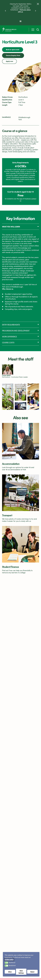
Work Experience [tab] (9, 336)
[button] (6, 963)
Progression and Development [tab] (16, 330)
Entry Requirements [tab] (11, 324)
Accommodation (10, 463)
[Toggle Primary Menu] (32, 30)
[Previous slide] (5, 10)
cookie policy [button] (9, 959)
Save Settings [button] (21, 972)
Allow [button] (10, 972)
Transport (7, 515)
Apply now (9, 61)
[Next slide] (35, 10)
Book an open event (12, 49)
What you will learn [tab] (11, 226)
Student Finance (10, 566)
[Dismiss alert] (38, 4)
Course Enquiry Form (13, 55)
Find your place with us (24, 11)
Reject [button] (32, 972)
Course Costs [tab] (8, 342)
